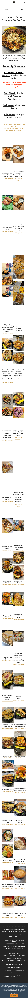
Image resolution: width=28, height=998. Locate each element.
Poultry (9, 958)
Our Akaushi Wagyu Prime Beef (14, 943)
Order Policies (21, 960)
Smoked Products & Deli (10, 951)
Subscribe (20, 975)
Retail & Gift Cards (8, 960)
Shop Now (6, 926)
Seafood (22, 951)
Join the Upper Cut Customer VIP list (14, 966)
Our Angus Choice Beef (18, 946)
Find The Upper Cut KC (14, 934)
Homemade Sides (14, 953)
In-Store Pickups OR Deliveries (14, 929)
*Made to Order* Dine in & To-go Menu (14, 941)
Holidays (6, 946)
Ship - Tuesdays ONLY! (18, 926)
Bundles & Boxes (10, 948)
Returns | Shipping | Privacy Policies (14, 931)
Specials (20, 948)
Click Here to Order (7, 550)
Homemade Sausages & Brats (11, 955)
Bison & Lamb (17, 958)
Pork (24, 955)
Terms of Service (14, 936)
